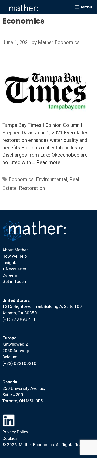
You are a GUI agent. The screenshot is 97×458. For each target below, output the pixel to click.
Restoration (32, 188)
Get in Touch (14, 281)
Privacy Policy (15, 431)
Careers (9, 275)
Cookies (10, 438)
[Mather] (24, 8)
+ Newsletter (14, 268)
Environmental (51, 179)
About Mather (15, 249)
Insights (10, 262)
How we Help (14, 256)
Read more (48, 162)
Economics (21, 179)
